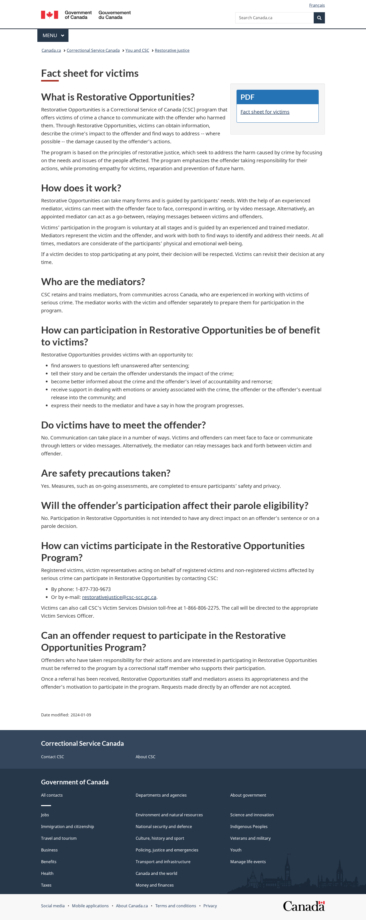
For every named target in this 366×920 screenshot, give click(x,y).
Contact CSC (52, 756)
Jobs (45, 815)
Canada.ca (51, 50)
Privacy (210, 906)
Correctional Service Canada (93, 50)
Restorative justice (172, 50)
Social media (53, 906)
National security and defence (164, 826)
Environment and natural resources (169, 815)
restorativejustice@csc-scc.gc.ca (119, 597)
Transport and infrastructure (163, 861)
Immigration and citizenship (67, 826)
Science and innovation (252, 815)
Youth (236, 850)
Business (49, 850)
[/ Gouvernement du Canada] (86, 15)
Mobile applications (90, 906)
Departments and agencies (161, 795)
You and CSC (137, 50)
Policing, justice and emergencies (167, 850)
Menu (51, 35)
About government (248, 795)
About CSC (145, 756)
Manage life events (248, 861)
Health (47, 873)
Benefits (49, 861)
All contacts (52, 795)
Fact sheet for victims (265, 111)
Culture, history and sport (160, 838)
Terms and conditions (175, 906)
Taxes (46, 885)
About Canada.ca (132, 906)
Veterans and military (250, 838)
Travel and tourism (59, 838)
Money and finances (155, 885)
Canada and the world (156, 873)
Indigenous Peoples (249, 826)
